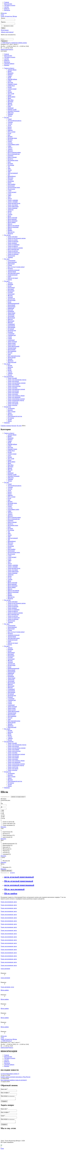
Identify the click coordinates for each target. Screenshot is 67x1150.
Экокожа (10, 257)
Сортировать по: (5, 796)
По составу (7, 235)
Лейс (9, 171)
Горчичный (11, 294)
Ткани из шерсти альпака (15, 248)
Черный (10, 359)
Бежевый (10, 284)
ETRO (9, 81)
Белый (10, 286)
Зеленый (10, 297)
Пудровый (11, 329)
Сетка (9, 193)
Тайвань (10, 373)
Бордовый (11, 289)
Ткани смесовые (12, 236)
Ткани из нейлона (13, 254)
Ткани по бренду (9, 68)
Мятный (10, 322)
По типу (6, 117)
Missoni (10, 103)
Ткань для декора (13, 205)
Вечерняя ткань (12, 138)
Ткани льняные (12, 243)
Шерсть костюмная (13, 225)
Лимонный (11, 314)
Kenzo (9, 95)
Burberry (10, 74)
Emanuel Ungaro (12, 84)
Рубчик (10, 265)
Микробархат (12, 176)
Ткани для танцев (13, 403)
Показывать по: (5, 872)
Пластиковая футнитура (15, 416)
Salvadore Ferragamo (13, 111)
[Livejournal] (2, 37)
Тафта (9, 195)
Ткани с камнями (13, 200)
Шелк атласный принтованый (18, 881)
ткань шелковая (5, 968)
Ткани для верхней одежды (16, 400)
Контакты (7, 10)
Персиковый (11, 327)
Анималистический (13, 270)
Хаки (9, 354)
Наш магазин (8, 4)
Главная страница (6, 425)
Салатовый (11, 333)
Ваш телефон (5, 1092)
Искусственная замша (14, 152)
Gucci (9, 90)
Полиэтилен (11, 189)
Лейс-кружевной (13, 173)
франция (10, 367)
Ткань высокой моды (14, 203)
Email (3, 1115)
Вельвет (10, 136)
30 (10, 872)
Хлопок (10, 214)
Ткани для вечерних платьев (16, 399)
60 (12, 872)
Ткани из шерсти (13, 246)
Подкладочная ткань (14, 187)
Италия (10, 365)
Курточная (11, 165)
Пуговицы (11, 418)
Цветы (10, 421)
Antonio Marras (12, 69)
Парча (9, 182)
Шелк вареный (12, 219)
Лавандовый (11, 313)
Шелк (9, 216)
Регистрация (4, 30)
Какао (9, 302)
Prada (9, 106)
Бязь (9, 135)
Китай (9, 370)
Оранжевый (11, 325)
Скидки (6, 7)
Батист (10, 128)
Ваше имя (4, 1089)
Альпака (10, 122)
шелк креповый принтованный (19, 885)
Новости (6, 8)
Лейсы (10, 413)
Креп (9, 162)
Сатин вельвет (12, 192)
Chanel (10, 76)
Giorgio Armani (12, 89)
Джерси (10, 147)
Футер (9, 213)
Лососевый (11, 316)
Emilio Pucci (11, 85)
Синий (10, 338)
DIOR (9, 77)
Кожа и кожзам (12, 157)
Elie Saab (10, 82)
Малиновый (11, 317)
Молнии (10, 414)
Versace (10, 116)
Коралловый (11, 305)
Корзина (6, 65)
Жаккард (10, 151)
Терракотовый (12, 348)
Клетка (10, 279)
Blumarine (10, 73)
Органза (10, 179)
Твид (9, 197)
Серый (10, 337)
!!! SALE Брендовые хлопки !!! (10, 1073)
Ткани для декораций (14, 397)
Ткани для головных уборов (16, 395)
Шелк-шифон (10, 893)
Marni (9, 98)
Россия (10, 375)
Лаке (9, 168)
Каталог (14, 425)
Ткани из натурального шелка (17, 238)
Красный (10, 310)
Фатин (10, 211)
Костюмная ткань (13, 160)
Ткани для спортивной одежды (17, 379)
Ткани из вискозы (13, 241)
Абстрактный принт (14, 273)
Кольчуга (10, 158)
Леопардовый (12, 271)
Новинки (7, 422)
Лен (9, 174)
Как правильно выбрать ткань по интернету (14, 1080)
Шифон (10, 230)
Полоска (10, 268)
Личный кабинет (9, 63)
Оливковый (11, 324)
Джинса (10, 149)
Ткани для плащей (13, 392)
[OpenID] (12, 37)
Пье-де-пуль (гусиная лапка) (16, 267)
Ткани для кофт (12, 378)
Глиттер (10, 143)
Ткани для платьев (13, 391)
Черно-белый (12, 357)
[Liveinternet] (7, 37)
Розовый (10, 332)
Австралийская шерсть (14, 120)
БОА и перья (11, 131)
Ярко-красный (12, 362)
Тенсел (10, 198)
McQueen (10, 101)
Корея (9, 368)
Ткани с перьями (13, 201)
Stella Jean (11, 112)
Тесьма (10, 419)
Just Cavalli (11, 93)
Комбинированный (13, 303)
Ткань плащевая (12, 208)
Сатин (9, 190)
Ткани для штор (12, 405)
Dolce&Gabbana (12, 79)
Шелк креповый (12, 220)
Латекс (10, 170)
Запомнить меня (8, 26)
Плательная (11, 186)
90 (14, 872)
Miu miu (10, 104)
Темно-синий (12, 344)
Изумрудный (11, 300)
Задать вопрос (22, 42)
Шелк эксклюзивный (14, 889)
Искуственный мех (13, 249)
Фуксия (10, 352)
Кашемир (10, 155)
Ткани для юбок (12, 387)
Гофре (9, 146)
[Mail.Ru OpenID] (4, 37)
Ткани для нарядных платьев (16, 389)
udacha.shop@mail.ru (7, 49)
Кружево (10, 163)
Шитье (10, 228)
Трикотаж (10, 209)
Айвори (10, 282)
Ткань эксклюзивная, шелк (9, 902)
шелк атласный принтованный (19, 877)
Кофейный (11, 308)
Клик (2, 1148)
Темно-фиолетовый (13, 346)
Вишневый (11, 290)
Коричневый (11, 306)
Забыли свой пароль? (7, 32)
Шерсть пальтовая (13, 227)
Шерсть (10, 224)
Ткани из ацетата (13, 251)
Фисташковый (12, 351)
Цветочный (11, 263)
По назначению (8, 376)
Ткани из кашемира (13, 244)
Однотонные (11, 260)
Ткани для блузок (13, 402)
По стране (7, 364)
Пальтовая (11, 181)
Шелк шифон (12, 222)
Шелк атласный (12, 217)
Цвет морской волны (14, 356)
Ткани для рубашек (13, 384)
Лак (9, 166)
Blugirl (10, 71)
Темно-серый (12, 343)
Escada (10, 87)
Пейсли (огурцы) (13, 278)
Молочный (11, 321)
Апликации (11, 408)
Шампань (10, 360)
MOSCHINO (11, 96)
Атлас (9, 125)
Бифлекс (10, 130)
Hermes (10, 92)
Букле (9, 133)
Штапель (10, 233)
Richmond (10, 108)
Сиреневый (11, 340)
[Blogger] (9, 37)
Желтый (10, 295)
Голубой (10, 292)
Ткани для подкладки (14, 386)
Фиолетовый (11, 349)
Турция (10, 372)
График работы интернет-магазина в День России (15, 1077)
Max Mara (10, 100)
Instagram (15, 42)
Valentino (10, 114)
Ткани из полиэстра (14, 252)
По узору (7, 259)
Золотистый (11, 298)
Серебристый (12, 335)
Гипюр (10, 141)
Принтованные (12, 262)
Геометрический (12, 275)
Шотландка (11, 232)
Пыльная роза (12, 330)
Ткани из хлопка (13, 240)
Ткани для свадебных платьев (16, 383)
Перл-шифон (11, 184)
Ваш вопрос (7, 1096)
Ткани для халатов (13, 381)
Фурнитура (7, 406)
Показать (3, 827)
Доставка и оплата (9, 5)
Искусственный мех (14, 154)
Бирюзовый (11, 287)
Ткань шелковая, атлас (7, 987)
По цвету (7, 281)
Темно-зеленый (12, 341)
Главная (6, 2)
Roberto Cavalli (12, 109)
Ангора (10, 124)
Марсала (10, 319)
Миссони (10, 178)
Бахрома (10, 410)
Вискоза (10, 139)
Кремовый (11, 311)
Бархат (10, 127)
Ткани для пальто (13, 394)
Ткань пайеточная (13, 206)
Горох (9, 276)
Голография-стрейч (13, 144)
